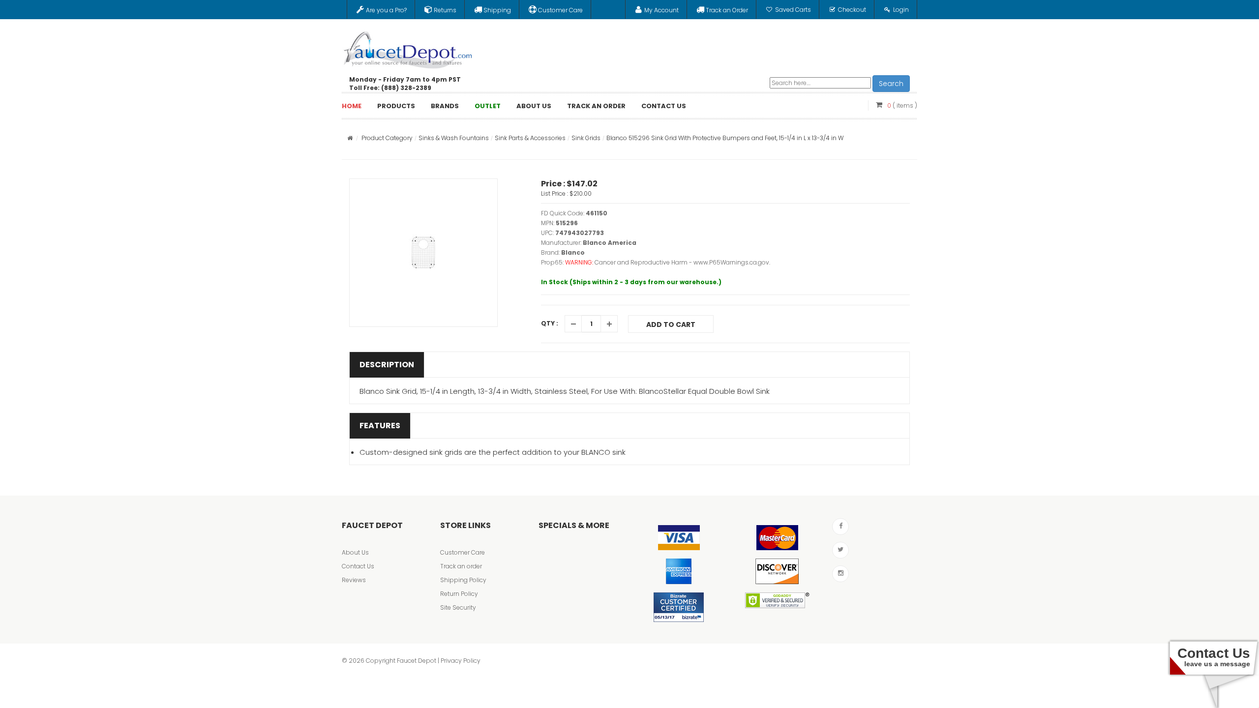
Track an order (461, 566)
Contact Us (358, 566)
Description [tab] (387, 364)
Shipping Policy (463, 580)
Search (891, 83)
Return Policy (459, 594)
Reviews (354, 580)
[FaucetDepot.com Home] (408, 47)
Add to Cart (670, 324)
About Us (355, 552)
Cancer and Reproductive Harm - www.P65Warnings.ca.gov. (682, 262)
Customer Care (462, 552)
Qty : (549, 323)
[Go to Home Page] (350, 138)
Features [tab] (380, 425)
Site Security (458, 607)
